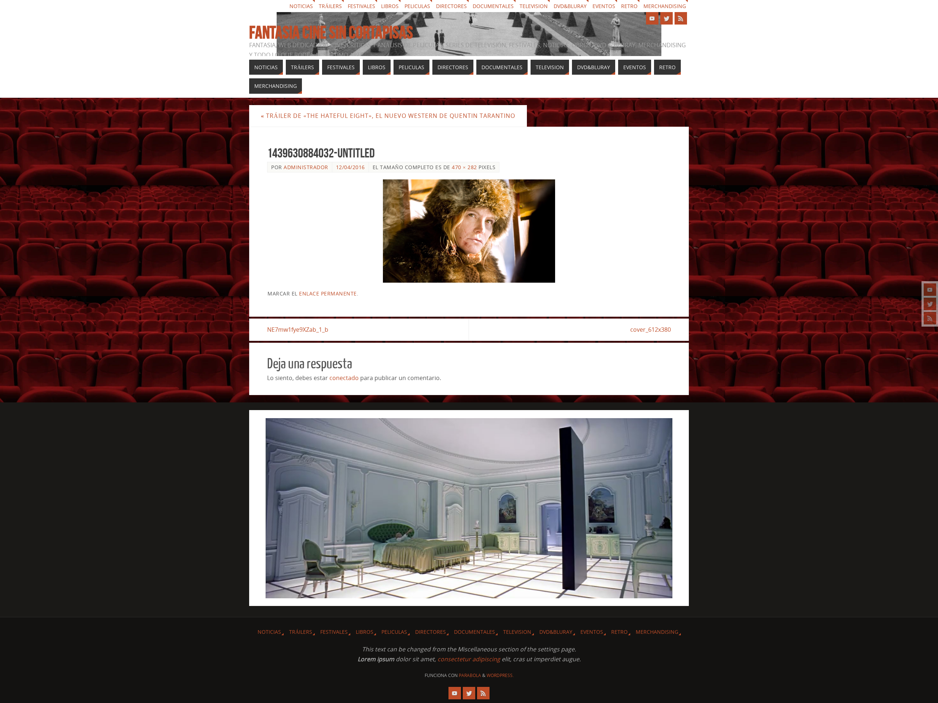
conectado (344, 378)
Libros (390, 6)
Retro (629, 6)
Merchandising (664, 6)
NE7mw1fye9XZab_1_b (297, 330)
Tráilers (330, 6)
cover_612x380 (650, 330)
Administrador (306, 167)
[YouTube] (930, 289)
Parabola (470, 675)
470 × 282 (464, 167)
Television (534, 6)
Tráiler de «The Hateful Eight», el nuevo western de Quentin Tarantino (388, 116)
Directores (451, 6)
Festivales (361, 6)
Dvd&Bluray (570, 6)
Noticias (301, 6)
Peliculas (417, 6)
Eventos (603, 6)
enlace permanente (328, 293)
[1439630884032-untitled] (469, 231)
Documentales (493, 6)
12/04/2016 (350, 167)
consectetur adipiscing (468, 659)
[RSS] (930, 318)
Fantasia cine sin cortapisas (331, 32)
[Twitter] (930, 304)
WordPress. (500, 675)
